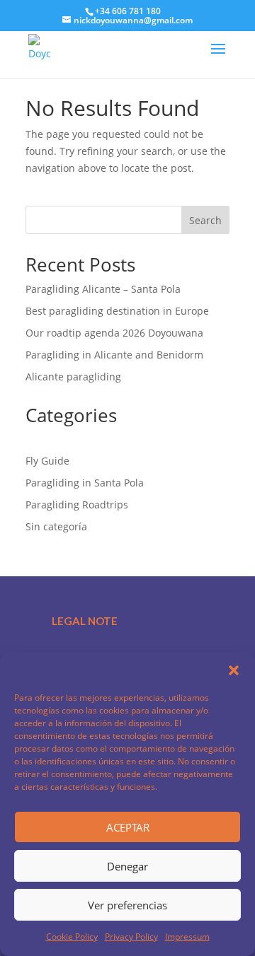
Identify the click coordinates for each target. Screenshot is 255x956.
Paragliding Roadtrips (77, 504)
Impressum (187, 937)
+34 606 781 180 (128, 11)
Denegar (127, 866)
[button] (234, 670)
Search (205, 220)
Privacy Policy (131, 937)
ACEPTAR (127, 827)
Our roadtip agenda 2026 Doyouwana (114, 332)
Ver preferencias (127, 905)
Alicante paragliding (73, 376)
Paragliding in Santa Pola (85, 482)
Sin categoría (56, 526)
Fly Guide (47, 460)
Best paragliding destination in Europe (117, 310)
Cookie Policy (72, 937)
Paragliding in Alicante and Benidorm (114, 354)
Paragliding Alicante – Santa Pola (103, 289)
